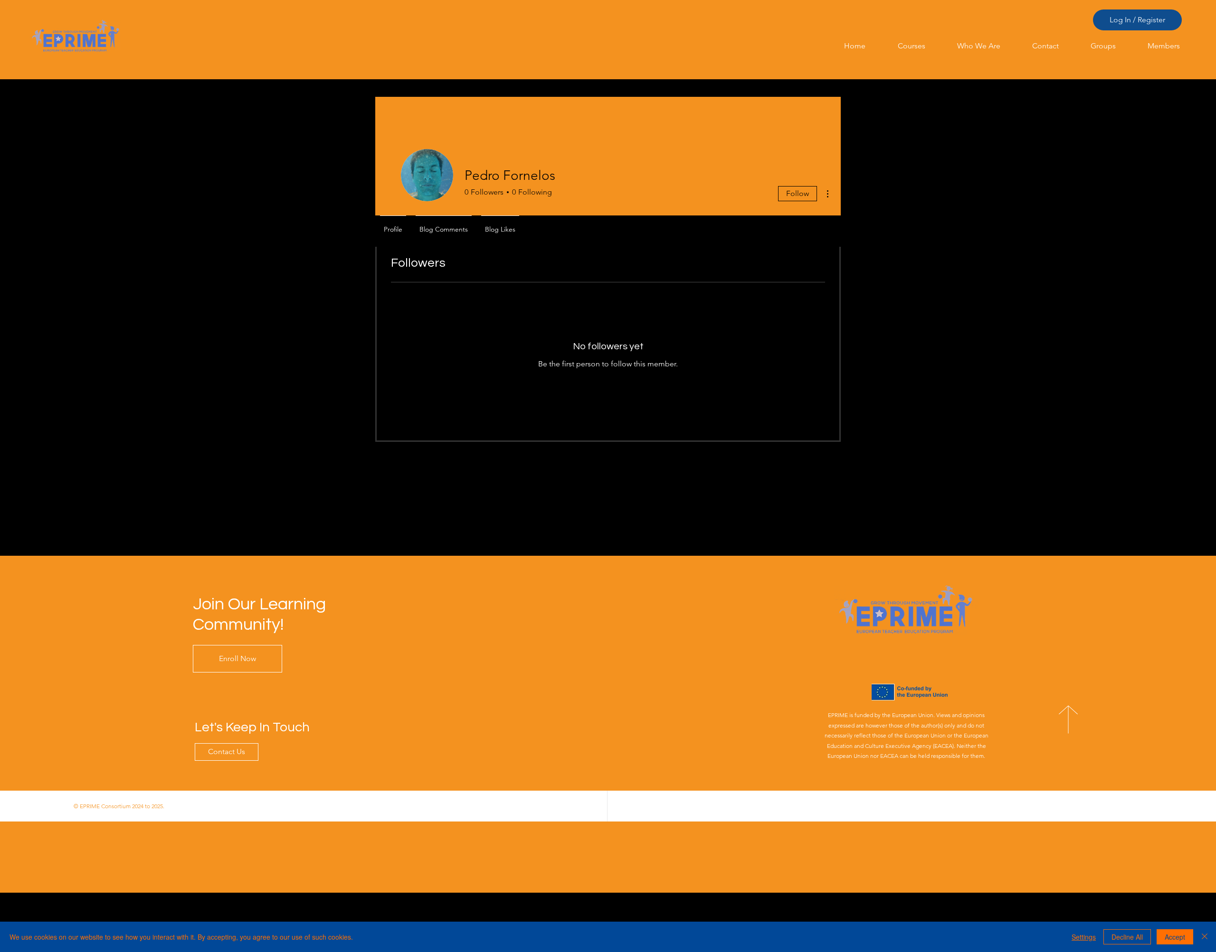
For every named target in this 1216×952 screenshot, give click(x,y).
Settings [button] (1084, 937)
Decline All (1127, 937)
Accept (1175, 937)
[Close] (1204, 936)
